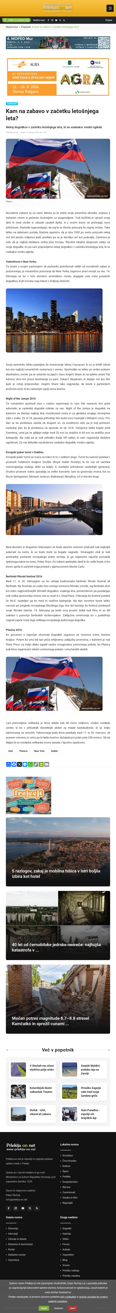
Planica (23, 751)
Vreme (66, 1265)
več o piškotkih (68, 1296)
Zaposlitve (68, 1254)
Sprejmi (44, 1308)
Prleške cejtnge (71, 1270)
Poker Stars (44, 561)
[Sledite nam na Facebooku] (48, 20)
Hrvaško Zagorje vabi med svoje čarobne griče (91, 1091)
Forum (66, 1244)
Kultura (66, 1166)
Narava (66, 1187)
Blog (65, 1260)
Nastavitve (58, 1308)
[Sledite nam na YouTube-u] (56, 20)
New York (39, 751)
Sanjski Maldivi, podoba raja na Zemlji (90, 1069)
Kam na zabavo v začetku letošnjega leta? (56, 27)
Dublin (54, 751)
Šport (65, 1171)
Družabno (68, 1155)
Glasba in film (70, 1197)
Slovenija (13, 1228)
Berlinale (11, 586)
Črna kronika (69, 1160)
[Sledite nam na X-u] (60, 20)
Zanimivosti (69, 1192)
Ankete (66, 1249)
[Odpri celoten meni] (110, 8)
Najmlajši (68, 1202)
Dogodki (67, 1228)
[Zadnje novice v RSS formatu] (64, 20)
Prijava (108, 20)
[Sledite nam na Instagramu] (52, 20)
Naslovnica (12, 27)
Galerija (67, 1233)
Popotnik (26, 27)
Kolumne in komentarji (20, 1244)
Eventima (11, 432)
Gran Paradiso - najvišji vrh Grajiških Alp (90, 1114)
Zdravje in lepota (17, 1239)
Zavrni (72, 1308)
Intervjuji (13, 1233)
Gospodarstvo (70, 1181)
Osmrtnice (13, 1260)
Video (66, 1239)
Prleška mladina (71, 1275)
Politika (67, 1176)
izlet (10, 751)
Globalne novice (17, 1254)
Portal (11, 1249)
